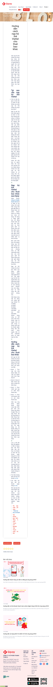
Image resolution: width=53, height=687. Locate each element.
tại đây (16, 478)
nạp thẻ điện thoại (7, 543)
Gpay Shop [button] (21, 7)
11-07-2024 (5, 603)
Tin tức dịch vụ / (13, 16)
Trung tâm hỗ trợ (13, 9)
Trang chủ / (6, 16)
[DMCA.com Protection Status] (4, 686)
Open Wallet (28, 7)
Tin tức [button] (46, 7)
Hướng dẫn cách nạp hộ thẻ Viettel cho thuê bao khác (31, 16)
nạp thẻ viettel (17, 543)
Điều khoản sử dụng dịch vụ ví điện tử (34, 666)
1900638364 (43, 653)
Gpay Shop (26, 659)
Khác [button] (40, 7)
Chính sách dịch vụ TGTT (34, 672)
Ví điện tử (25, 663)
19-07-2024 (5, 577)
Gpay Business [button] (12, 7)
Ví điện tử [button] (35, 7)
